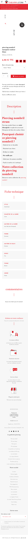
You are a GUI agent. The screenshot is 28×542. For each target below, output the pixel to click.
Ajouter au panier (18, 76)
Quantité (5, 73)
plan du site (23, 537)
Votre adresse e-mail (5, 514)
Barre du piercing (7, 65)
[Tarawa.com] (14, 2)
